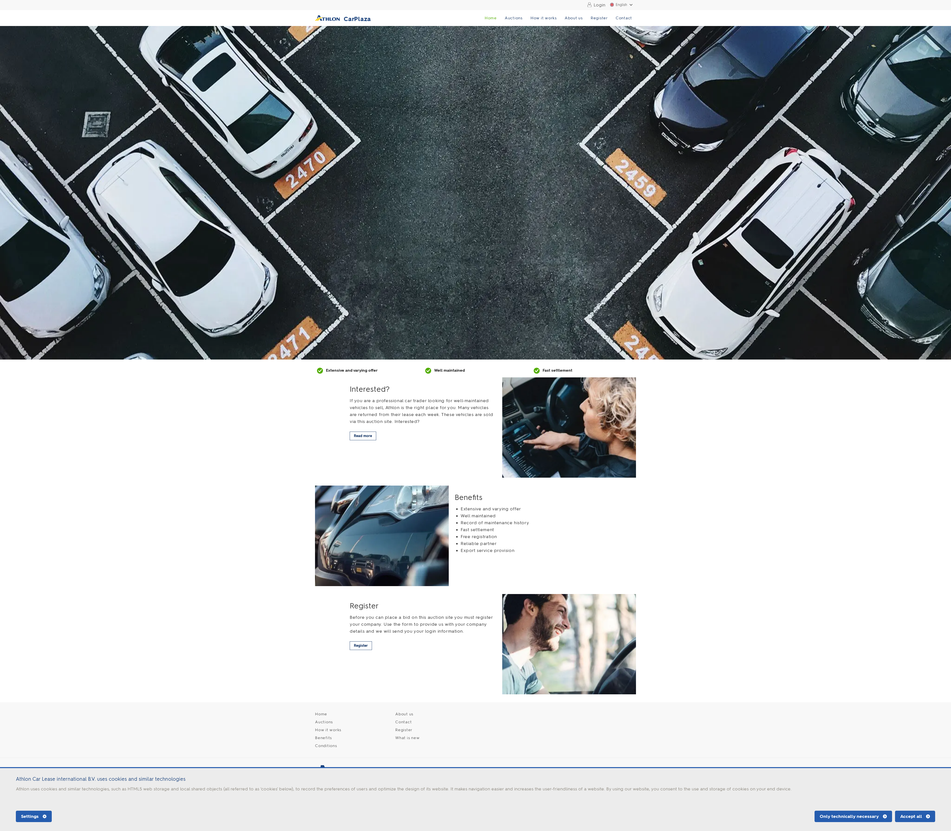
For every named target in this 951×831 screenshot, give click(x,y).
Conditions (326, 745)
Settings (30, 816)
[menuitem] (594, 5)
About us (574, 18)
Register (599, 18)
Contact (624, 18)
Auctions (514, 18)
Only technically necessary (849, 816)
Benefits (323, 737)
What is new (407, 737)
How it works (543, 18)
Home (491, 18)
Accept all (911, 816)
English (621, 5)
